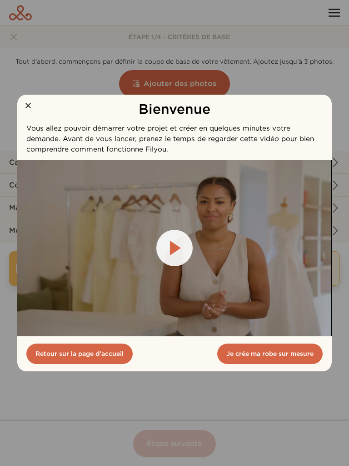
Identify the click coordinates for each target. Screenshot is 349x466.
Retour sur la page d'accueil (79, 353)
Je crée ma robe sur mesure (270, 353)
